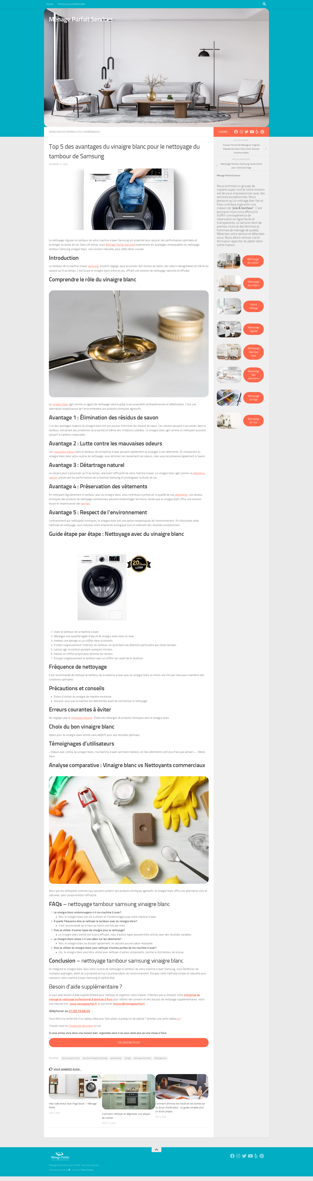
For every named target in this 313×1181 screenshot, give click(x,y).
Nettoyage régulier (253, 329)
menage (128, 1058)
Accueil (49, 4)
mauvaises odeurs (64, 451)
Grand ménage (253, 306)
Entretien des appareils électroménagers (74, 131)
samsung (93, 266)
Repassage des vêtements (254, 375)
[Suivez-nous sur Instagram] (241, 132)
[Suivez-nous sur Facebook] (236, 132)
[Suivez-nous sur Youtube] (252, 132)
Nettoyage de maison (253, 261)
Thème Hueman (87, 1170)
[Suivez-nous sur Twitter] (246, 132)
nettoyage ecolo (160, 1058)
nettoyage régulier (81, 717)
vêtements (181, 494)
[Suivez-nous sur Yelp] (257, 132)
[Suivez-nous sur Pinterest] (262, 132)
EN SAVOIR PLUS (129, 1042)
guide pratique (116, 1058)
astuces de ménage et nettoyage (95, 1058)
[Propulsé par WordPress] (69, 1170)
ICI (178, 1018)
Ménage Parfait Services (81, 19)
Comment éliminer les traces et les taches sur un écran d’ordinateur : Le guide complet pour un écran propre (180, 1107)
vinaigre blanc (60, 404)
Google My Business (81, 1025)
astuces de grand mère (71, 1058)
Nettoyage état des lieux (253, 352)
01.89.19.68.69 (79, 1011)
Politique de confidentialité (71, 4)
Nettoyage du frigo (253, 397)
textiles (85, 503)
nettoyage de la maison (142, 1058)
